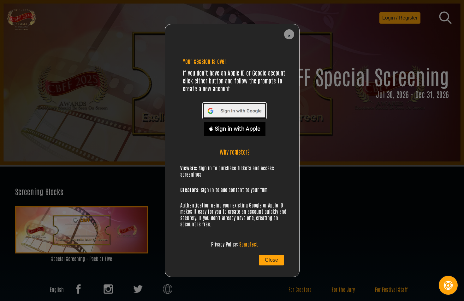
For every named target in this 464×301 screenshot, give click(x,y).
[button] (289, 34)
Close (271, 260)
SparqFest (248, 244)
